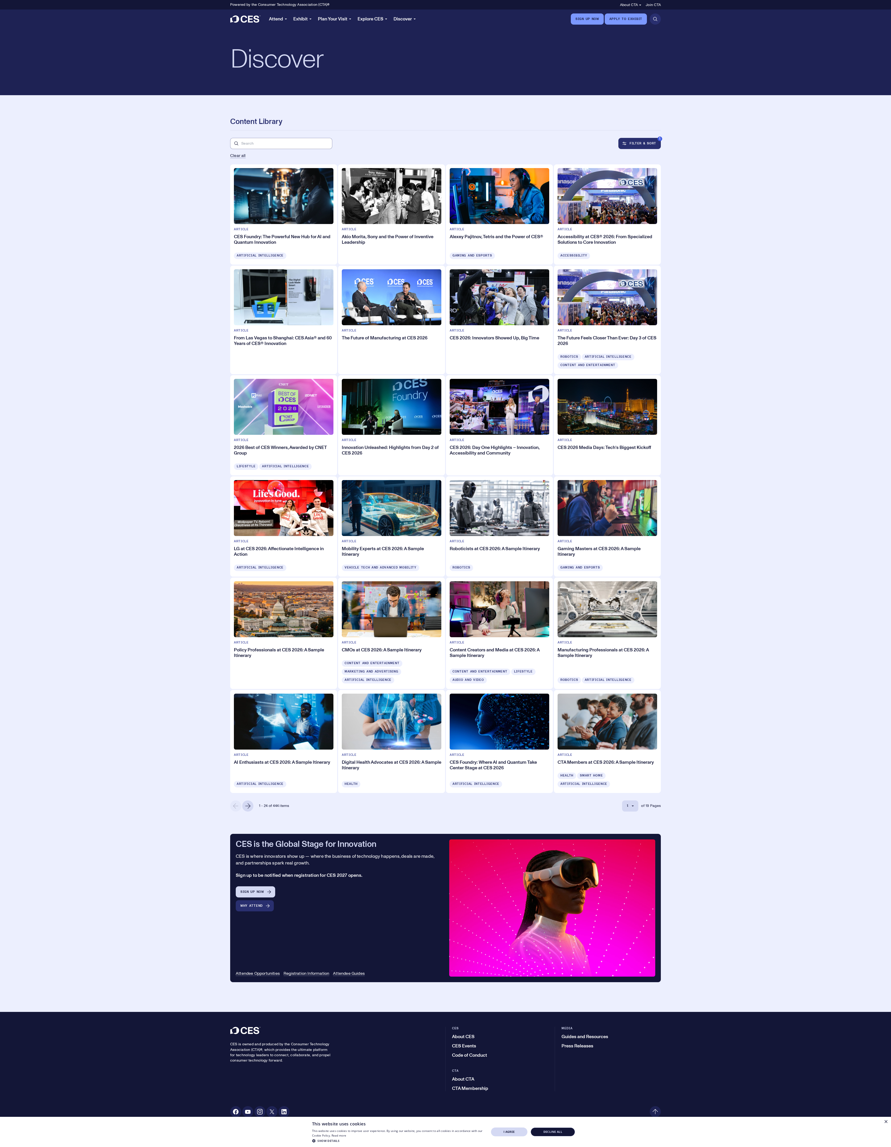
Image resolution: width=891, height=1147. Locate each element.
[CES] (245, 19)
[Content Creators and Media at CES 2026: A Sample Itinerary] (499, 633)
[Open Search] (655, 19)
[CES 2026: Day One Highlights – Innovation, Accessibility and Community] (499, 425)
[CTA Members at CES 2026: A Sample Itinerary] (607, 741)
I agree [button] (509, 1132)
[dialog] (445, 1132)
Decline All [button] (552, 1132)
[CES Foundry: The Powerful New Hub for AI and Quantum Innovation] (283, 214)
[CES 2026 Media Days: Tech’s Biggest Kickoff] (607, 425)
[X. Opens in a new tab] (272, 1111)
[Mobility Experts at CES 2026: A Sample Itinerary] (391, 526)
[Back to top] (655, 1111)
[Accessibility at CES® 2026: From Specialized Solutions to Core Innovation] (607, 214)
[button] (398, 1141)
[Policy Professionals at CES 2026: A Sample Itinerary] (283, 633)
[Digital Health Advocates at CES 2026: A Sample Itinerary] (391, 741)
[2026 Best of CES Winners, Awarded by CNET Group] (283, 425)
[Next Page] (247, 806)
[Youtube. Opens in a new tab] (247, 1111)
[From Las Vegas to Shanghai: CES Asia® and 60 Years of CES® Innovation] (283, 320)
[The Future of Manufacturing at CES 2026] (391, 320)
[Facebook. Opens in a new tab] (235, 1111)
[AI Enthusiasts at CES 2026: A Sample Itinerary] (283, 741)
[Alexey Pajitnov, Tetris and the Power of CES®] (499, 214)
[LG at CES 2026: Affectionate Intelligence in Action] (283, 526)
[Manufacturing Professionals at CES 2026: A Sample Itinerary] (607, 633)
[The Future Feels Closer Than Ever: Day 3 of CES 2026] (607, 320)
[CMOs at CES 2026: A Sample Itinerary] (391, 633)
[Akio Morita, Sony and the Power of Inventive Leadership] (391, 214)
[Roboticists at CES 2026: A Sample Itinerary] (499, 526)
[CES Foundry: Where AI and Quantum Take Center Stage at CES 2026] (499, 741)
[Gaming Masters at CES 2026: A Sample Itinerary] (607, 526)
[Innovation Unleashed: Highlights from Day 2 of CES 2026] (391, 425)
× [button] (886, 1122)
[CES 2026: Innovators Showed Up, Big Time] (499, 320)
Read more (339, 1135)
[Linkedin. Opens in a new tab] (284, 1111)
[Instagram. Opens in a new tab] (259, 1111)
